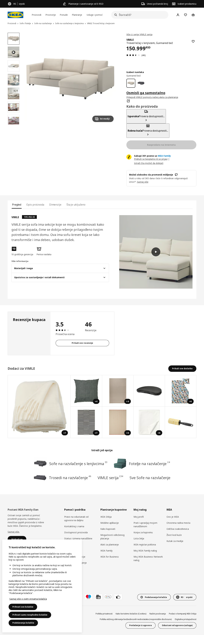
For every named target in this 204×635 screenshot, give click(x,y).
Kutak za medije (175, 541)
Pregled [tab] (16, 204)
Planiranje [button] (77, 14)
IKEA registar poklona (145, 544)
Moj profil (139, 516)
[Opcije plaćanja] (118, 597)
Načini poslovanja (157, 613)
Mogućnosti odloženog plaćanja (112, 536)
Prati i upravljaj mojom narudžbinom (145, 524)
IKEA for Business (109, 556)
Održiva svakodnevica (178, 528)
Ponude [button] (64, 14)
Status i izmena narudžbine (78, 538)
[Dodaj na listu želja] (193, 41)
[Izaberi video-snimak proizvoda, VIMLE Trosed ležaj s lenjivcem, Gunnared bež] (13, 52)
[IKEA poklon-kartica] (98, 597)
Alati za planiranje (109, 544)
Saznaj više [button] (142, 181)
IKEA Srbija (106, 516)
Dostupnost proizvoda (76, 532)
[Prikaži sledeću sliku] (110, 78)
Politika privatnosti (104, 613)
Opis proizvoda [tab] (35, 204)
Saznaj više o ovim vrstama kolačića (28, 598)
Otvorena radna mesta (178, 522)
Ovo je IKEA (173, 516)
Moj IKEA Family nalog (145, 550)
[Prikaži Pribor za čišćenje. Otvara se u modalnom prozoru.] (180, 422)
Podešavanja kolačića (23, 622)
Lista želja (139, 538)
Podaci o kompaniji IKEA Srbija (182, 613)
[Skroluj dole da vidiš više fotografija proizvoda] (13, 124)
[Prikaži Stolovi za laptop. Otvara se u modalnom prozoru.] (149, 391)
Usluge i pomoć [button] (95, 14)
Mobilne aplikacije (109, 522)
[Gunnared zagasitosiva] (141, 83)
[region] (70, 79)
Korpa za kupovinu (143, 532)
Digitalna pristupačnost (185, 619)
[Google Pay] (108, 597)
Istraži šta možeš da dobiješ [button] (148, 163)
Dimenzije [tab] (55, 204)
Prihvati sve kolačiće (22, 606)
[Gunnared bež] (130, 83)
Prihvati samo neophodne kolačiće (29, 614)
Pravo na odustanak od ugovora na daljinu (76, 518)
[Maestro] (88, 597)
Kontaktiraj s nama (74, 526)
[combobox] (138, 15)
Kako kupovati (107, 528)
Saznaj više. (14, 531)
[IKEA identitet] (15, 15)
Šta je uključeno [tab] (75, 204)
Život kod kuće (174, 534)
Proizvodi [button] (36, 14)
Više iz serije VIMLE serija (139, 34)
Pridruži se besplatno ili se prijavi (151, 159)
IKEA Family (106, 550)
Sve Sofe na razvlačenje (150, 477)
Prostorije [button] (50, 14)
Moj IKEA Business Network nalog (148, 558)
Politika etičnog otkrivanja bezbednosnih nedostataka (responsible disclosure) (136, 619)
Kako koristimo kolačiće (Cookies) (131, 613)
